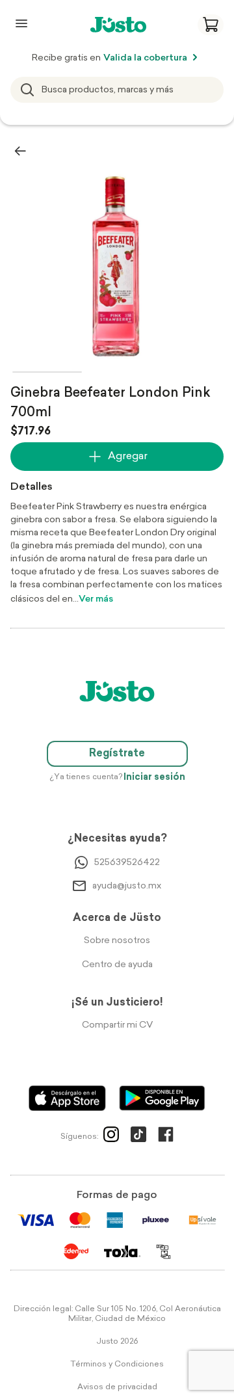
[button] (211, 24)
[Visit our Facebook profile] (166, 1136)
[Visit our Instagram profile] (111, 1136)
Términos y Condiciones (117, 1364)
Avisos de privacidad (117, 1387)
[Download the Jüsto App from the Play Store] (162, 1098)
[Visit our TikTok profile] (138, 1136)
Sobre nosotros (117, 941)
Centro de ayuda (117, 965)
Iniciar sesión (154, 777)
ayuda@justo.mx (126, 886)
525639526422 (127, 863)
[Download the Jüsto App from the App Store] (67, 1098)
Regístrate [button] (117, 754)
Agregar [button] (128, 456)
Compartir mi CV (117, 1025)
